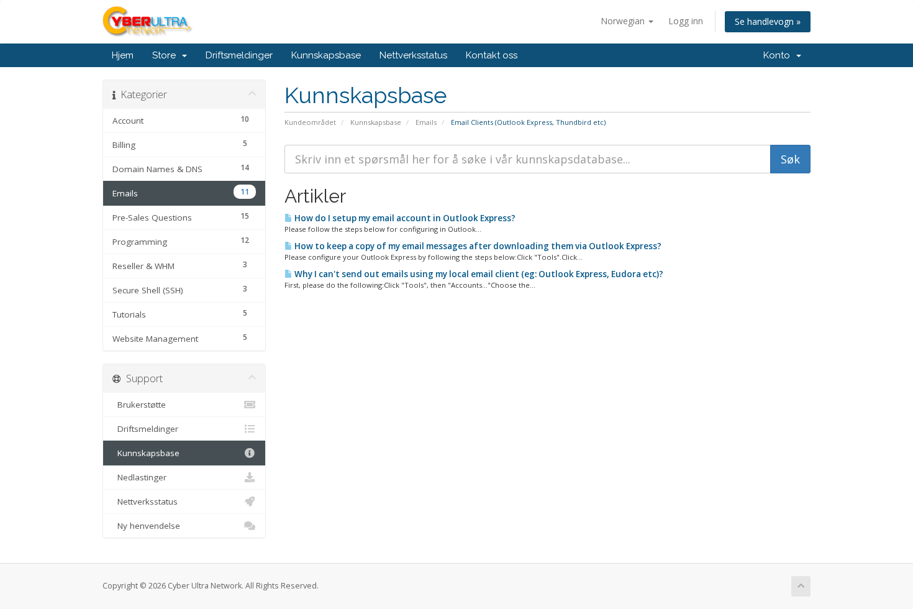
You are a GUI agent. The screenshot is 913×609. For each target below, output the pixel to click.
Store (166, 55)
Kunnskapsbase (326, 55)
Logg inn (685, 21)
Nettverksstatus (413, 55)
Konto (779, 55)
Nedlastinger (139, 477)
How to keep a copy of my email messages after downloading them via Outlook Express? (477, 246)
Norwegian (624, 21)
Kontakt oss (491, 55)
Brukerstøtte (139, 404)
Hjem (123, 55)
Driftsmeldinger (239, 55)
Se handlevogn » (768, 21)
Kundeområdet (310, 122)
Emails (426, 122)
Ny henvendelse (146, 525)
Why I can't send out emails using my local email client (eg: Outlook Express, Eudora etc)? (478, 274)
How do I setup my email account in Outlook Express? (404, 218)
